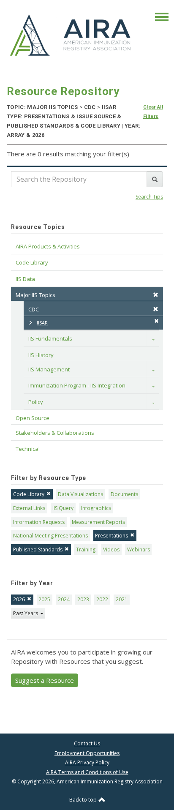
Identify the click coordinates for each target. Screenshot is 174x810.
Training (85, 549)
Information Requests (39, 522)
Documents (124, 494)
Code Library (28, 494)
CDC (33, 309)
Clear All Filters (153, 111)
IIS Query (62, 508)
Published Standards (38, 549)
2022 (102, 599)
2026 (19, 599)
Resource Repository (63, 91)
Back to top (83, 799)
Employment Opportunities (87, 753)
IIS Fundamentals (50, 338)
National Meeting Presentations (50, 535)
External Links (29, 508)
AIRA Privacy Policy (87, 762)
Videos (111, 549)
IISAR (42, 322)
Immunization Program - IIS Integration (76, 385)
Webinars (138, 549)
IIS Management (49, 369)
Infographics (96, 508)
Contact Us (87, 743)
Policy (35, 402)
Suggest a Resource (44, 680)
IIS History (41, 355)
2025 (44, 599)
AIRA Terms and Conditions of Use (87, 772)
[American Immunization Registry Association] (71, 34)
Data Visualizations (80, 494)
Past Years (26, 613)
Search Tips (149, 196)
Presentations (111, 535)
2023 (83, 599)
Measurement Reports (98, 522)
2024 (64, 599)
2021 (122, 599)
